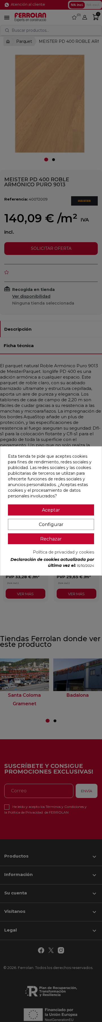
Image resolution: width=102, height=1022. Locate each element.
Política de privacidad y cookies (63, 552)
